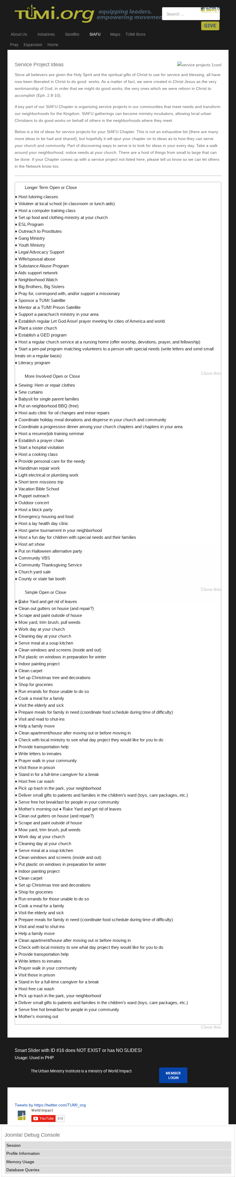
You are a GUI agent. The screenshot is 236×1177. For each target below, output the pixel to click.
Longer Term (51, 187)
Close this (211, 373)
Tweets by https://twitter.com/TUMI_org (50, 1105)
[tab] (118, 603)
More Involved (52, 376)
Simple (45, 592)
